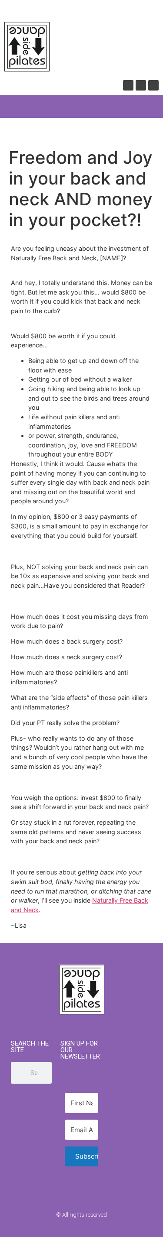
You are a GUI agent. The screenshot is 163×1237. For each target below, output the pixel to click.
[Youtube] (141, 85)
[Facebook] (128, 85)
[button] (10, 106)
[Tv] (153, 85)
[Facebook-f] (64, 1229)
